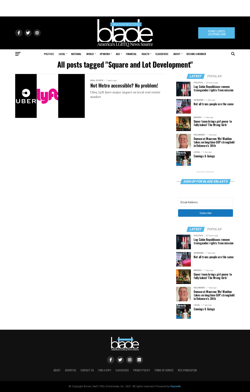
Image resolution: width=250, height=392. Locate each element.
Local (62, 54)
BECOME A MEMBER (196, 54)
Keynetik (176, 386)
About (176, 54)
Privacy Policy (141, 370)
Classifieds (161, 54)
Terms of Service (163, 370)
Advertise (70, 370)
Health (145, 54)
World (90, 54)
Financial (131, 54)
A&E (118, 54)
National (76, 54)
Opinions (105, 54)
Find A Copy (104, 370)
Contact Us (87, 370)
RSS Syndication (187, 370)
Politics (49, 54)
